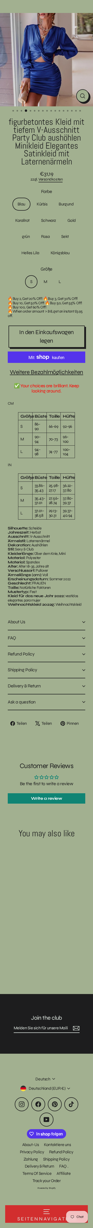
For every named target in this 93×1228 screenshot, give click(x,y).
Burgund (66, 204)
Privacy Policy (32, 1151)
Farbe (46, 191)
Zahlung (31, 1159)
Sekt (65, 236)
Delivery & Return (24, 686)
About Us (16, 622)
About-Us (30, 1144)
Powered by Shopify (46, 1188)
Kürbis (42, 204)
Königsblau (60, 252)
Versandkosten (50, 179)
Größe (46, 269)
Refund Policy (21, 654)
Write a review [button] (46, 798)
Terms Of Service (37, 1173)
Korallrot (22, 220)
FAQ (12, 638)
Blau (21, 204)
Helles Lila (30, 252)
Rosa (45, 236)
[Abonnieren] (75, 1028)
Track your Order (47, 1180)
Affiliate (64, 1173)
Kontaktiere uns (57, 1144)
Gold (71, 220)
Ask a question (22, 702)
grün (26, 236)
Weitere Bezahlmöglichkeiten (46, 372)
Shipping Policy (22, 670)
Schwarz (48, 220)
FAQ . (63, 1166)
